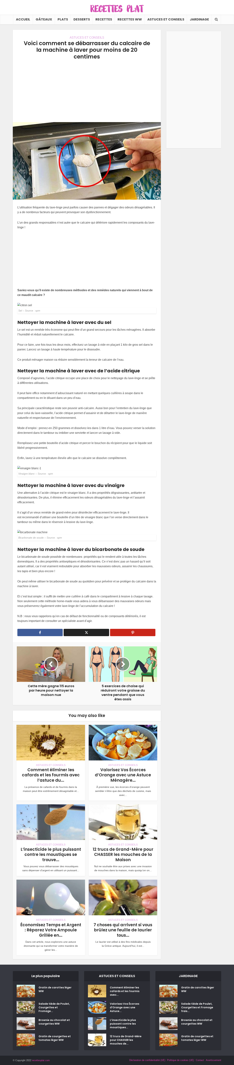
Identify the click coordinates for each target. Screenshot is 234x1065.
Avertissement (213, 1060)
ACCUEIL (23, 19)
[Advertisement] (86, 91)
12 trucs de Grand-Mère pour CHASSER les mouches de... (125, 1039)
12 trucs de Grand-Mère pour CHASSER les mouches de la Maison (123, 855)
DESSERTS (81, 19)
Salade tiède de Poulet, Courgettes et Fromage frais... (197, 1007)
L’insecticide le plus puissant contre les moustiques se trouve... (51, 855)
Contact (200, 1060)
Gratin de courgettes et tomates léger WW (55, 1038)
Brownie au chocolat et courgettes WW (54, 1022)
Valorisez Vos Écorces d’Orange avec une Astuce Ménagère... (123, 775)
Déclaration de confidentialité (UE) (147, 1060)
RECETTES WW (130, 19)
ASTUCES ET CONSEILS (165, 19)
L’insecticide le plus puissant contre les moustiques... (123, 1023)
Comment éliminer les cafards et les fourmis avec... (124, 991)
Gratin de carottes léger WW (55, 989)
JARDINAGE (199, 19)
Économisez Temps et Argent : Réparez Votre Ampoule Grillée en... (50, 930)
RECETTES (103, 19)
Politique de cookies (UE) (180, 1060)
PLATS (63, 19)
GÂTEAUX (44, 19)
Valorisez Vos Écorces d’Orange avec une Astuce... (124, 1007)
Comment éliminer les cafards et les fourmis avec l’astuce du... (51, 775)
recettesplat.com (41, 1060)
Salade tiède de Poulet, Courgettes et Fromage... (54, 1007)
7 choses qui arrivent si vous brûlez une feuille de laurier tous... (123, 930)
